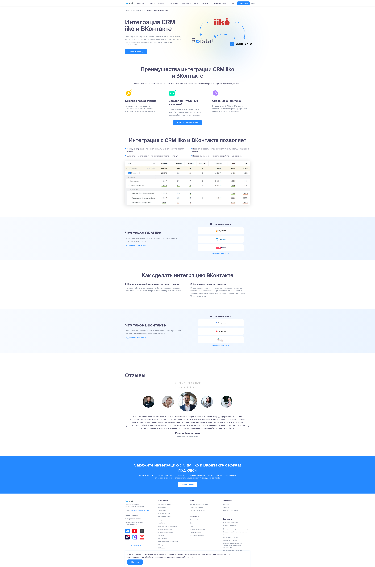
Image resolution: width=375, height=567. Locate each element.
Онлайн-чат (161, 523)
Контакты (226, 507)
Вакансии (205, 3)
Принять (135, 562)
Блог (191, 523)
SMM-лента (161, 548)
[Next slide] (248, 426)
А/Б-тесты (161, 535)
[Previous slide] (127, 426)
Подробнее (134, 245)
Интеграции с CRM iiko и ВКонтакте (156, 10)
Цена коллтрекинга (196, 507)
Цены (196, 3)
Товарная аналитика (164, 517)
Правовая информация (230, 510)
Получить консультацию (187, 123)
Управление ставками (165, 529)
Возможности (163, 501)
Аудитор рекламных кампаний (168, 542)
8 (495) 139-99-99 (220, 3)
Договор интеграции (230, 526)
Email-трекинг (162, 538)
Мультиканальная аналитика (167, 526)
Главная (127, 10)
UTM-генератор (195, 532)
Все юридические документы (232, 550)
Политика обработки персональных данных (234, 533)
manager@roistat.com (133, 519)
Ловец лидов (162, 520)
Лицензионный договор (230, 522)
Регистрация (243, 3)
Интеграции (137, 10)
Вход (233, 3)
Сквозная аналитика (164, 504)
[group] (148, 401)
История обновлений (197, 535)
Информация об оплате (230, 537)
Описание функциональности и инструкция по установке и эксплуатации (233, 545)
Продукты (140, 3)
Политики (188, 557)
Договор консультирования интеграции (236, 529)
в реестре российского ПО (140, 510)
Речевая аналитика (164, 514)
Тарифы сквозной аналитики (199, 504)
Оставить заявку (136, 52)
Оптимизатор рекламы (165, 532)
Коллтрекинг (162, 507)
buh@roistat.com (131, 524)
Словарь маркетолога (197, 529)
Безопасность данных (230, 540)
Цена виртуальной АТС (197, 510)
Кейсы (192, 526)
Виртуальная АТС (163, 510)
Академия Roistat (196, 520)
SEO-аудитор (162, 545)
